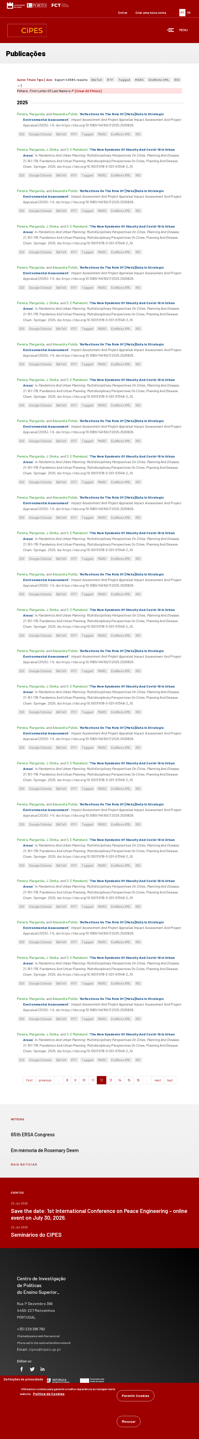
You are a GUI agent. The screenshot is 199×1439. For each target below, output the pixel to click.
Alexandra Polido (65, 114)
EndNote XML (159, 80)
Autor (21, 80)
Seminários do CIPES (36, 1234)
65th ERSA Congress (33, 1134)
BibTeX (96, 80)
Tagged (124, 80)
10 (83, 1080)
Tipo (39, 80)
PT (182, 12)
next (158, 1080)
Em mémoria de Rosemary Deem (45, 1150)
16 (138, 1080)
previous (45, 1080)
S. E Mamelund (76, 149)
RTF (110, 80)
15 (129, 1080)
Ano (49, 80)
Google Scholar (40, 134)
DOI (21, 134)
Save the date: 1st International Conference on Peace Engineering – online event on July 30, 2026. (99, 1214)
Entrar (122, 13)
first (29, 1080)
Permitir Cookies (135, 1396)
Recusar (128, 1421)
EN (189, 12)
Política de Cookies (49, 1394)
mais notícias (24, 1164)
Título (31, 80)
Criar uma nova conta (150, 13)
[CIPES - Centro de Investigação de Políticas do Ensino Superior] (27, 30)
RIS (177, 80)
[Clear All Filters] (88, 91)
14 (119, 1080)
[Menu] (170, 30)
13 (110, 1080)
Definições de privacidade (23, 1379)
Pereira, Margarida (30, 114)
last (170, 1080)
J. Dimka (52, 149)
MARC (139, 80)
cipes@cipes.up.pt (45, 1349)
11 (92, 1080)
